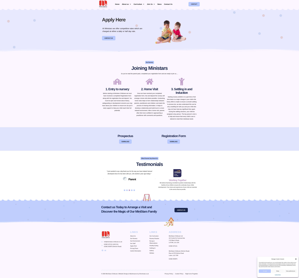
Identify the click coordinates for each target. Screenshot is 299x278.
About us (125, 4)
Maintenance (133, 273)
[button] (296, 259)
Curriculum (138, 4)
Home (117, 4)
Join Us (150, 4)
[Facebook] (102, 250)
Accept (265, 271)
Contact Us (168, 4)
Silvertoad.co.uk (144, 273)
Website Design (123, 273)
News (159, 4)
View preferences (290, 271)
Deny (277, 271)
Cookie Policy (278, 274)
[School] (105, 250)
